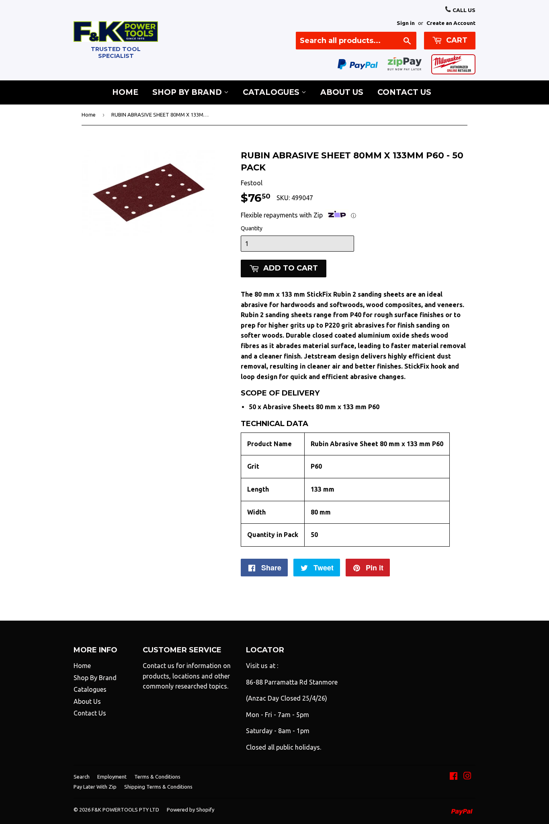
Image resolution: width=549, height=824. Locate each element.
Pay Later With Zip (95, 786)
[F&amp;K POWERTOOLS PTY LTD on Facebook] (453, 776)
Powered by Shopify (190, 809)
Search (82, 776)
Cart (455, 40)
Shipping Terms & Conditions (158, 786)
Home (125, 92)
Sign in (406, 23)
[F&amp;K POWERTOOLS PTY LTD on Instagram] (467, 776)
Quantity (251, 228)
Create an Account (450, 23)
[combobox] (356, 40)
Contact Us (404, 92)
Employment (112, 776)
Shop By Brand (188, 92)
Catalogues (272, 92)
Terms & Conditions (157, 776)
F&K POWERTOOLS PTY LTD (125, 809)
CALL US (463, 10)
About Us (341, 92)
